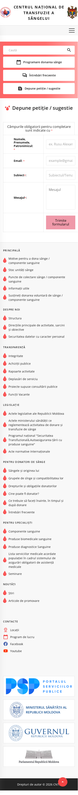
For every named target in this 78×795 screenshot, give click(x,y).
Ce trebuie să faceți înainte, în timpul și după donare (36, 503)
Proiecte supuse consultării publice (33, 387)
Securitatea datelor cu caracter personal (37, 337)
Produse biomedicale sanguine (30, 539)
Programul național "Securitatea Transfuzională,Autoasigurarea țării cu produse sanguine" (35, 440)
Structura (15, 318)
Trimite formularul (60, 222)
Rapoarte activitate (22, 371)
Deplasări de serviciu (23, 379)
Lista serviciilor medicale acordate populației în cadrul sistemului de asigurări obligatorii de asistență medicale (32, 560)
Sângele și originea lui (24, 471)
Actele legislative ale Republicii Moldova (36, 414)
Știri (11, 593)
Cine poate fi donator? (24, 494)
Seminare (15, 574)
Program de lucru (22, 637)
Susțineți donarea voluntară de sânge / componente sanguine (36, 297)
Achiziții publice (20, 363)
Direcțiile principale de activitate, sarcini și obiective (37, 327)
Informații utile (19, 288)
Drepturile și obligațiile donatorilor (33, 486)
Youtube (16, 651)
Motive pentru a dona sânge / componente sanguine (29, 261)
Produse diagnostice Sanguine (30, 547)
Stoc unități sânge (21, 270)
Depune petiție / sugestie (42, 88)
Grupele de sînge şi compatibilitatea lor (36, 478)
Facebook (16, 644)
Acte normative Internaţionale (29, 451)
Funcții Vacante (19, 394)
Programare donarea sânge (42, 62)
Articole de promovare (24, 601)
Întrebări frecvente (42, 75)
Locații (14, 630)
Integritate (16, 356)
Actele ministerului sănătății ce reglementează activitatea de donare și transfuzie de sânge (36, 425)
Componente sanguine (24, 531)
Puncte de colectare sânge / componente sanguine (37, 279)
